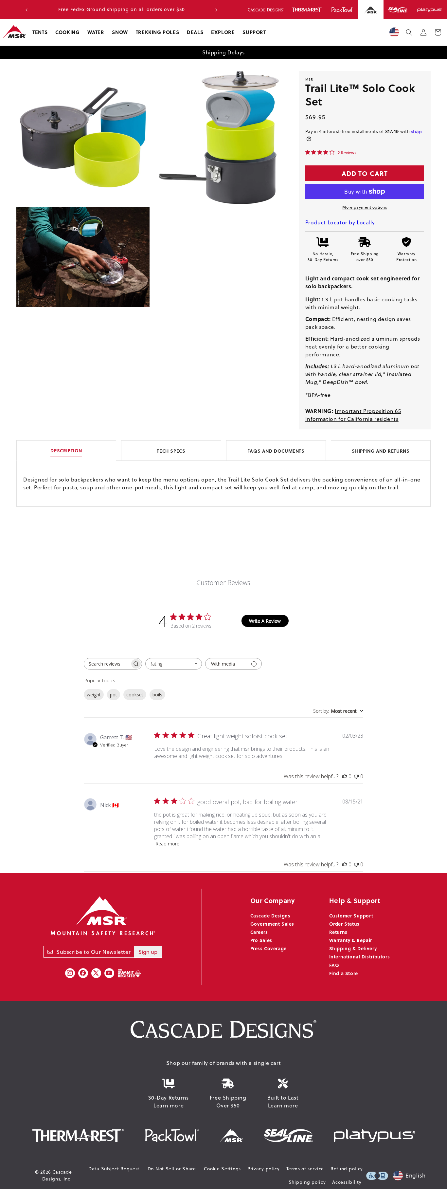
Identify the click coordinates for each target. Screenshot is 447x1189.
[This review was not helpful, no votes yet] (356, 776)
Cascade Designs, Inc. (57, 1175)
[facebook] (83, 973)
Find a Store (343, 973)
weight (94, 694)
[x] (96, 973)
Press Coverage (268, 948)
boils (157, 694)
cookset (134, 694)
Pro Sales (261, 940)
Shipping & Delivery (353, 948)
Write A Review (265, 621)
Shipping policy (307, 1182)
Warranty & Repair (350, 940)
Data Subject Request (113, 1168)
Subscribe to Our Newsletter (93, 951)
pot (113, 694)
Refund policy (347, 1168)
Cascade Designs (270, 915)
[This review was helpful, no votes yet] (344, 776)
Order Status (344, 923)
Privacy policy (263, 1168)
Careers (259, 932)
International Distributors (359, 956)
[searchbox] (107, 663)
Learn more (168, 1105)
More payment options (364, 207)
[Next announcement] (216, 10)
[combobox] (173, 664)
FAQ (334, 965)
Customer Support (351, 915)
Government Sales (272, 923)
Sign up (147, 951)
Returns (338, 932)
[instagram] (70, 973)
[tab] (223, 450)
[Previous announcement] (26, 10)
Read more (167, 843)
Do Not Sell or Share (172, 1168)
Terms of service (305, 1168)
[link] (330, 152)
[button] (39, 32)
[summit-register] (129, 973)
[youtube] (109, 973)
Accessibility (346, 1182)
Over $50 (228, 1105)
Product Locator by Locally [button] (340, 222)
